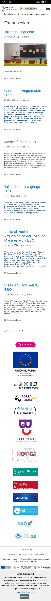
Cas (42, 2)
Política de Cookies (36, 559)
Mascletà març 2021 (20, 142)
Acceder (7, 2)
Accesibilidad (32, 561)
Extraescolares (14, 78)
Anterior (9, 331)
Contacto (22, 561)
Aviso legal (6, 559)
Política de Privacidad (19, 559)
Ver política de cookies (25, 592)
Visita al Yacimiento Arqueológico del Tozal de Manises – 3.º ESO (24, 236)
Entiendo (24, 596)
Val (37, 2)
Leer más (34, 123)
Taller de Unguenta (19, 32)
